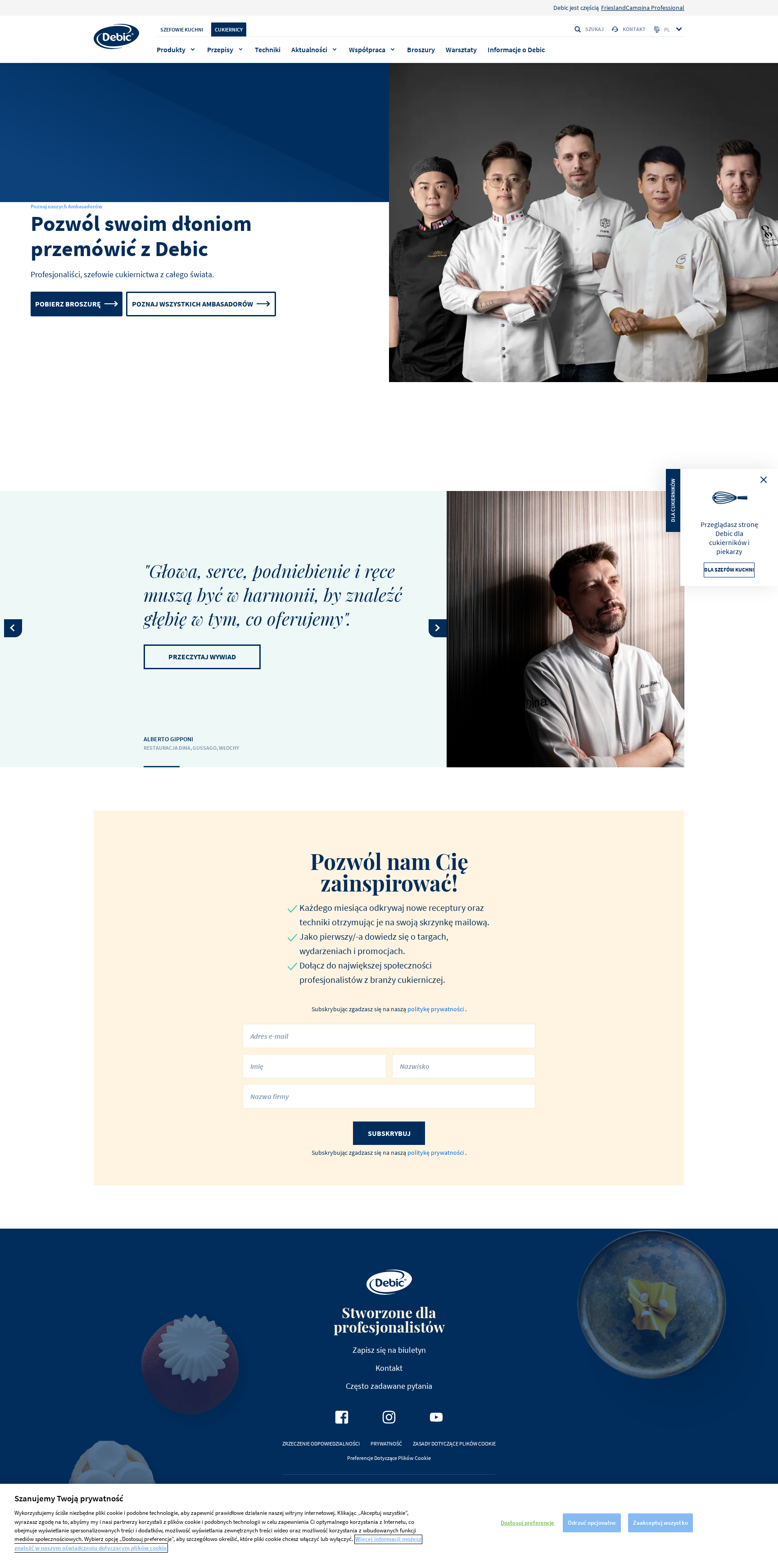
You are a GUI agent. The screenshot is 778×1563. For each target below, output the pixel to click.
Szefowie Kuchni (181, 29)
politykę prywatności (436, 1009)
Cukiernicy (229, 29)
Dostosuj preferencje (528, 1523)
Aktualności (309, 49)
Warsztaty (461, 49)
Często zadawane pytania (389, 1386)
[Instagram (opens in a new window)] (389, 1417)
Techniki (267, 49)
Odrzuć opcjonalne (592, 1523)
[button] (13, 628)
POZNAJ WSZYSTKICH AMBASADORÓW (192, 303)
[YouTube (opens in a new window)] (436, 1417)
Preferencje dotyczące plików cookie (389, 1458)
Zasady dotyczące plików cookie (454, 1443)
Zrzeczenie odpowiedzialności (321, 1443)
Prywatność (386, 1443)
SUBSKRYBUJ (389, 1133)
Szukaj (594, 29)
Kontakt (634, 29)
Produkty (171, 49)
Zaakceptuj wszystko (660, 1523)
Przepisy (220, 49)
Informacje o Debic (516, 49)
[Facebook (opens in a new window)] (341, 1417)
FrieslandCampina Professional (642, 8)
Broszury (421, 49)
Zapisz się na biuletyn (389, 1350)
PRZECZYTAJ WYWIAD (202, 656)
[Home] (116, 36)
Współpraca (367, 49)
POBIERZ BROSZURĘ (68, 303)
